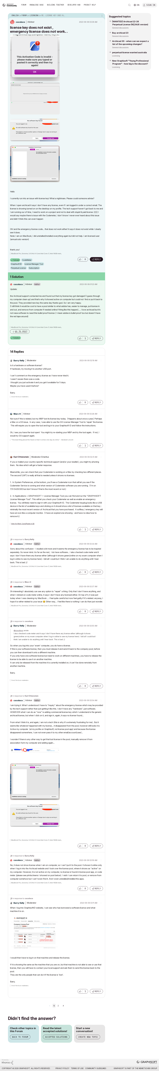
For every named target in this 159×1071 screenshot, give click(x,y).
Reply (98, 259)
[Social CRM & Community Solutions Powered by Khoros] (7, 1062)
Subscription (34, 268)
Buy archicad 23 (120, 33)
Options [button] (101, 15)
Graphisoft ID (16, 264)
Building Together (55, 5)
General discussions (120, 28)
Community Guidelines (95, 1068)
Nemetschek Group (148, 1068)
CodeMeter (27, 260)
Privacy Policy (62, 1068)
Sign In (150, 5)
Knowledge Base (37, 5)
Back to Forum (20, 1037)
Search (129, 5)
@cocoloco (18, 630)
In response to (23, 539)
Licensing (116, 56)
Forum (23, 5)
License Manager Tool (34, 264)
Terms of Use (77, 1068)
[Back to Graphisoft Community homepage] (10, 5)
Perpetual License (18, 268)
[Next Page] (63, 1005)
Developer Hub (73, 5)
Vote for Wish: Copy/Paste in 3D (22, 524)
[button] (80, 259)
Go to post (21, 331)
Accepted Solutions (56, 1037)
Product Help (90, 5)
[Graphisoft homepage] (147, 1062)
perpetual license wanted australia (129, 52)
